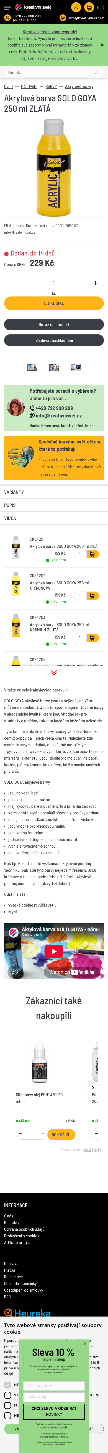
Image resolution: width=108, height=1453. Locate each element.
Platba (9, 1270)
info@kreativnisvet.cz (86, 18)
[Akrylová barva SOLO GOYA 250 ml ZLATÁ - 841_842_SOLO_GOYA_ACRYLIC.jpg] (76, 367)
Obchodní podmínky (20, 1283)
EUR (100, 7)
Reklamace (13, 1276)
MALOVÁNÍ (29, 86)
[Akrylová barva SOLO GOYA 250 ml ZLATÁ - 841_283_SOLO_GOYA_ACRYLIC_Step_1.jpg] (32, 367)
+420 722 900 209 (27, 15)
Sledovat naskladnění (54, 340)
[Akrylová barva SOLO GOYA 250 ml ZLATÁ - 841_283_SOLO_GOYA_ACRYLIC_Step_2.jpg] (54, 367)
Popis (10, 505)
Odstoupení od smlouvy (23, 1289)
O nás (8, 1215)
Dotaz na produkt (54, 324)
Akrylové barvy (79, 86)
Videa (10, 518)
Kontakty (11, 1222)
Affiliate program (19, 1242)
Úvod (8, 86)
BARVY (51, 86)
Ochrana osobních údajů (24, 1229)
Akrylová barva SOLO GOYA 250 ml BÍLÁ (64, 546)
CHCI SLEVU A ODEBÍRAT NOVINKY (54, 1411)
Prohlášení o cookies (21, 1235)
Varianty (14, 492)
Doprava (11, 1263)
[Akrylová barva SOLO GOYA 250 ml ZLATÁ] (54, 168)
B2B (7, 1296)
